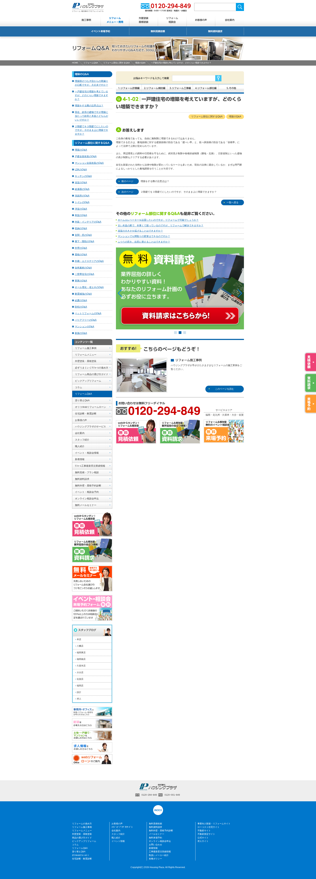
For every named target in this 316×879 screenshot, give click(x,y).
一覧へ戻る (232, 202)
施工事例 (86, 20)
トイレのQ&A (82, 202)
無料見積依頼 (158, 31)
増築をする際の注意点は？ (155, 181)
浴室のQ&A (81, 182)
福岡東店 (81, 652)
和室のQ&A (81, 215)
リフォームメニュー (85, 354)
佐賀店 (80, 679)
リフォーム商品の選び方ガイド (91, 374)
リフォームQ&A (91, 63)
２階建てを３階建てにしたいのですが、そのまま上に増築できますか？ (179, 191)
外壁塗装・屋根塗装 (85, 361)
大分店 (80, 672)
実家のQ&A (81, 280)
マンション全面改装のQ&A (89, 163)
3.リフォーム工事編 (180, 88)
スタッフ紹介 (82, 439)
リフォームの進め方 (82, 823)
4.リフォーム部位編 (206, 88)
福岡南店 (81, 659)
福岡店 (80, 685)
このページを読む (224, 388)
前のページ (127, 181)
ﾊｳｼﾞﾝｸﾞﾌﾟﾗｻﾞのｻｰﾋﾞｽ (122, 827)
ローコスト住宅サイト (208, 827)
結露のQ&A (81, 300)
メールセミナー (156, 834)
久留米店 (81, 665)
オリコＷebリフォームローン (90, 407)
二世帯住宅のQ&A (84, 274)
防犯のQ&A (81, 306)
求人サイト (203, 841)
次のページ (127, 191)
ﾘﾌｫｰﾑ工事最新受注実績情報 (90, 465)
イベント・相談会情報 (87, 452)
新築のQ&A (81, 333)
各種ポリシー (155, 858)
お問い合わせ (155, 844)
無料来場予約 (155, 837)
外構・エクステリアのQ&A (89, 261)
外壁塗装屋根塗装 (143, 20)
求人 (79, 698)
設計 (79, 692)
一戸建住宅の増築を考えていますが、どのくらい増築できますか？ (91, 95)
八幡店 (80, 646)
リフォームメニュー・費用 (115, 20)
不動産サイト (204, 830)
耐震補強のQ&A (83, 293)
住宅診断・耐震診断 (85, 413)
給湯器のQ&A (82, 189)
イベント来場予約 (100, 31)
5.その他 (231, 88)
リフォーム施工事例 (85, 348)
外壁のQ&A (81, 248)
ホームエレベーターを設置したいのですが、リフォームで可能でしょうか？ (158, 220)
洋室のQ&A (81, 208)
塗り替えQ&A (82, 400)
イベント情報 (118, 841)
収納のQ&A (81, 228)
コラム (78, 387)
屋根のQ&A (81, 254)
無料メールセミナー (85, 505)
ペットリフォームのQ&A (88, 313)
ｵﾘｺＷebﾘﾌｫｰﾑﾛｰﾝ (80, 855)
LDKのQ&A (81, 169)
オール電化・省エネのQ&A (89, 287)
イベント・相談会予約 (87, 492)
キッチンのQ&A (83, 176)
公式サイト (203, 837)
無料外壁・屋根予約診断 (88, 485)
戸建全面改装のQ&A (86, 156)
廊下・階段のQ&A (84, 241)
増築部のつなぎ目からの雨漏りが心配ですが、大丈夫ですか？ (91, 83)
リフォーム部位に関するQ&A (116, 63)
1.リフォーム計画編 (129, 88)
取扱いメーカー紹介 (159, 855)
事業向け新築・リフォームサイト (214, 823)
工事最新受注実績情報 (160, 851)
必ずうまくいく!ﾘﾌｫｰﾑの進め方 (91, 367)
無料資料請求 (215, 31)
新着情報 (79, 459)
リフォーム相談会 (172, 20)
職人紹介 (79, 446)
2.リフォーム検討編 (154, 88)
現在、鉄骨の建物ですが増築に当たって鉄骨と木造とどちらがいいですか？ (91, 116)
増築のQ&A (140, 63)
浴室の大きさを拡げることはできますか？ (140, 230)
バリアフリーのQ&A (86, 320)
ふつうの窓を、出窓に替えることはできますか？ (144, 241)
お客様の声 (201, 20)
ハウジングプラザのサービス (90, 426)
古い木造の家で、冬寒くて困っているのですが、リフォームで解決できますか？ (160, 225)
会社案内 (229, 20)
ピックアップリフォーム (88, 380)
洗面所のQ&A (82, 195)
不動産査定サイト (206, 834)
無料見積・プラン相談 (87, 472)
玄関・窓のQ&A (83, 235)
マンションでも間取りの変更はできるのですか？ (144, 236)
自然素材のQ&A (83, 267)
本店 (79, 639)
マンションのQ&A (84, 326)
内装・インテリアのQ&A (88, 221)
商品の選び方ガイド (82, 837)
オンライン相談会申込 (87, 498)
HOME (75, 63)
